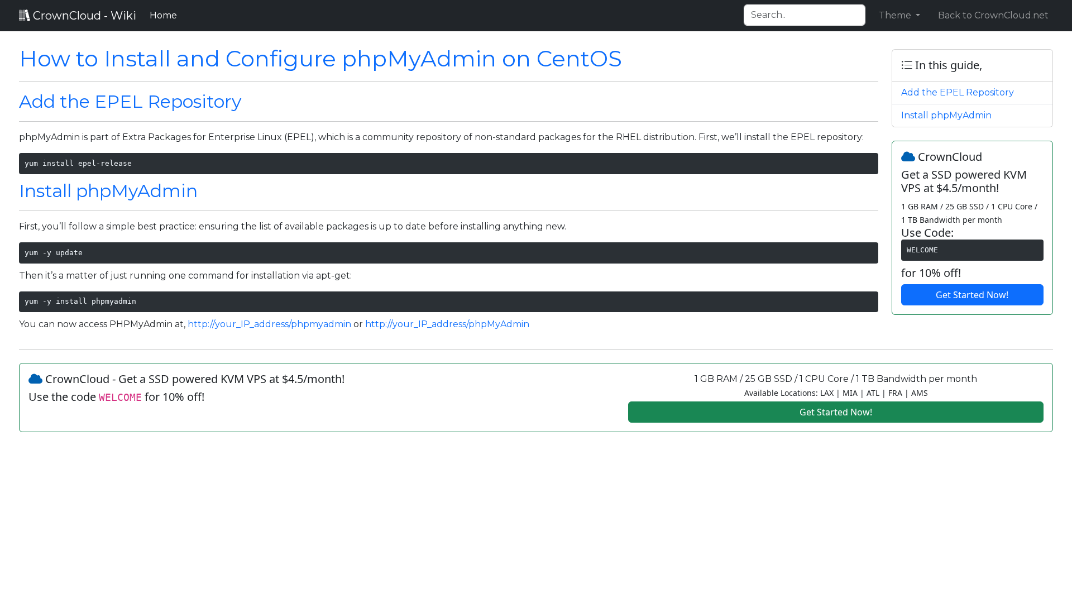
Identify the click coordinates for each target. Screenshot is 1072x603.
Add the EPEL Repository (130, 101)
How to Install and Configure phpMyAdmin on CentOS (320, 58)
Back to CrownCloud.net (993, 15)
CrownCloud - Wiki (83, 15)
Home (165, 15)
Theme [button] (896, 15)
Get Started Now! (972, 295)
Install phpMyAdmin (108, 191)
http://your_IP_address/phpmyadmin (269, 324)
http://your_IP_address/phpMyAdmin (447, 324)
